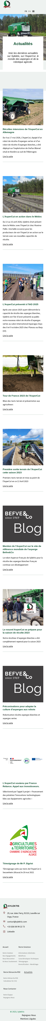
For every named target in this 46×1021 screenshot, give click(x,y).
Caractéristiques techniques (29, 959)
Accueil (5, 947)
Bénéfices (22, 956)
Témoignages (23, 961)
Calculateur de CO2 (10, 981)
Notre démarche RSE (11, 972)
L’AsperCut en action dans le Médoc (22, 216)
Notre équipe (8, 995)
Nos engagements (9, 956)
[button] (33, 11)
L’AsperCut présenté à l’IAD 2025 (20, 304)
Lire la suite (8, 156)
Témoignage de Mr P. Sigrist (18, 863)
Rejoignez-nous (9, 997)
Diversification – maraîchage (28, 964)
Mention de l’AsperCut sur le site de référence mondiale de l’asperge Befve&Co (22, 549)
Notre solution (8, 953)
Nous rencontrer (9, 959)
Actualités (28, 972)
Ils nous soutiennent (10, 961)
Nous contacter (9, 989)
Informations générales (27, 953)
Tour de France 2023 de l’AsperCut (21, 396)
